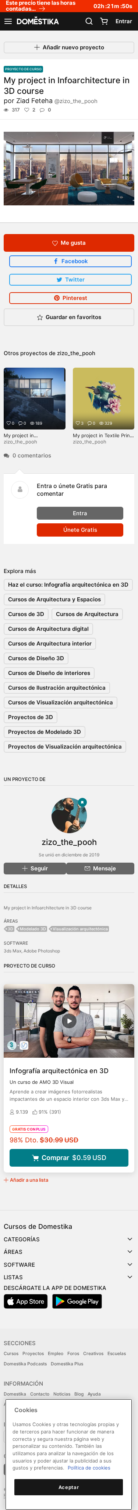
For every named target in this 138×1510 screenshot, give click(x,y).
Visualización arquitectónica (80, 928)
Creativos (93, 1353)
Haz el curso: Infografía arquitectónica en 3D (68, 584)
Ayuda (94, 1394)
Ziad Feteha (57, 101)
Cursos (11, 1353)
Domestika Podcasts (25, 1363)
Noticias (61, 1394)
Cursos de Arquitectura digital (48, 628)
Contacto (39, 1394)
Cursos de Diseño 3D (36, 658)
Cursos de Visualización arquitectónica (60, 702)
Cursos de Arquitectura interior (50, 643)
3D (10, 928)
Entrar (124, 21)
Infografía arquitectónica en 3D (59, 1071)
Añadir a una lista (29, 1180)
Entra (80, 513)
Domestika (15, 1394)
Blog (79, 1394)
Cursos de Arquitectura (87, 614)
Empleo (55, 1353)
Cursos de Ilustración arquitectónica (57, 687)
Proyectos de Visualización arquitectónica (65, 746)
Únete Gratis (80, 529)
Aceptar (69, 1487)
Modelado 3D (33, 928)
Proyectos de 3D (30, 717)
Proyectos (33, 1353)
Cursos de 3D (26, 614)
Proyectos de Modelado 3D (44, 731)
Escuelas (116, 1353)
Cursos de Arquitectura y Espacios (54, 599)
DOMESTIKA (37, 21)
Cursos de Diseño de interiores (49, 672)
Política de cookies (89, 1468)
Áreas (13, 1251)
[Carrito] (104, 21)
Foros (73, 1353)
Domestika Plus (67, 1363)
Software (19, 1264)
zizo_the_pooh (76, 353)
